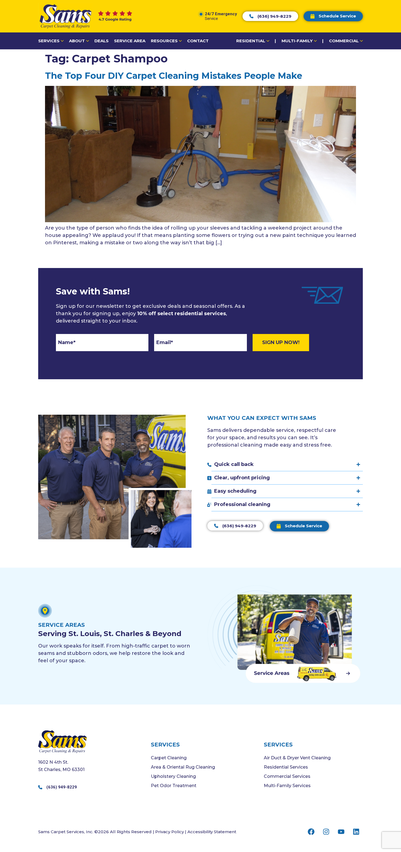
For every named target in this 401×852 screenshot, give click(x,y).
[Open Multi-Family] (315, 41)
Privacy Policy (169, 831)
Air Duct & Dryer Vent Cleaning (297, 757)
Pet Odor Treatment (173, 785)
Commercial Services (287, 776)
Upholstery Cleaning (173, 776)
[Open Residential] (268, 41)
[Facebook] (311, 831)
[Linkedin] (356, 831)
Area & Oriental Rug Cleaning (183, 767)
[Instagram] (326, 831)
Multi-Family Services (287, 785)
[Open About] (87, 41)
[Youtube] (341, 831)
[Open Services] (62, 41)
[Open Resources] (180, 41)
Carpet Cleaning (169, 757)
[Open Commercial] (361, 41)
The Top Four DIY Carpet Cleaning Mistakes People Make (173, 75)
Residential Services (286, 767)
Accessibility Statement (211, 831)
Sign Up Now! (281, 342)
